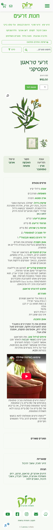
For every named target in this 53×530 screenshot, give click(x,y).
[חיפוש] (26, 50)
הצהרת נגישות (23, 520)
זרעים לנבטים (23, 25)
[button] (47, 6)
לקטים (32, 31)
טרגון (18, 474)
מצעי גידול (27, 36)
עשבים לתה (32, 479)
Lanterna (24, 527)
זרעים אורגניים (38, 474)
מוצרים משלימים (13, 36)
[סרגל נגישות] (6, 526)
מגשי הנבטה (28, 340)
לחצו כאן (41, 214)
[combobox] (40, 50)
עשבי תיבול (41, 31)
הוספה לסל (31, 87)
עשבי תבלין (21, 476)
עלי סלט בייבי (9, 25)
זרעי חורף (35, 25)
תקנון (33, 520)
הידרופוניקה (11, 31)
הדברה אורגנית (40, 36)
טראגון (25, 474)
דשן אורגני (23, 31)
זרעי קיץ (46, 25)
